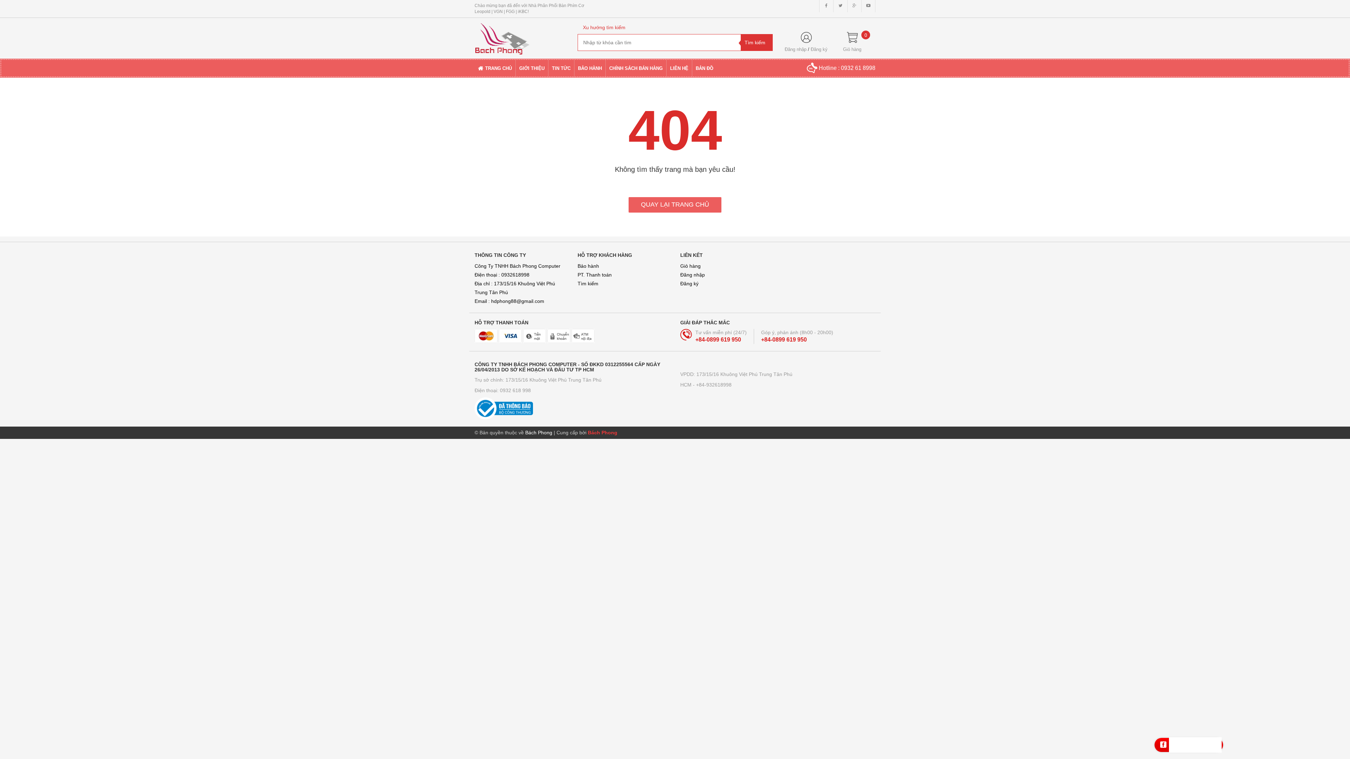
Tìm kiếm (588, 283)
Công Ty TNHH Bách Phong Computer (517, 266)
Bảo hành (588, 266)
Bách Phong (602, 432)
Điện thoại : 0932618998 (502, 275)
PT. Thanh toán (595, 275)
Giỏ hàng (690, 266)
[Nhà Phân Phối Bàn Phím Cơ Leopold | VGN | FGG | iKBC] (521, 36)
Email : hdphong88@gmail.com (509, 301)
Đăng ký (819, 49)
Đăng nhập (795, 49)
